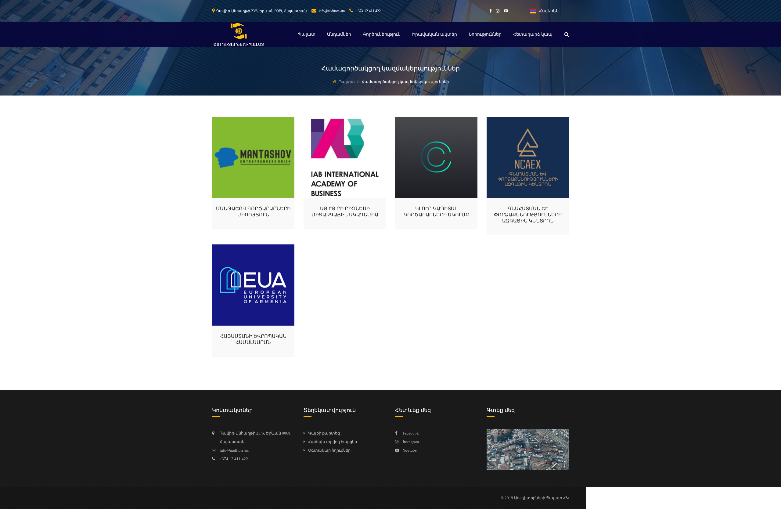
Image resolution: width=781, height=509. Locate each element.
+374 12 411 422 (368, 11)
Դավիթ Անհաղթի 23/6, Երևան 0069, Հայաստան (261, 11)
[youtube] (503, 11)
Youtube (410, 450)
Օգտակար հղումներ (329, 450)
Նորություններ (485, 34)
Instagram (411, 441)
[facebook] (488, 11)
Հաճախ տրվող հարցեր (332, 441)
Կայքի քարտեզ (324, 433)
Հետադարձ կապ (532, 34)
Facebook (411, 433)
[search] (566, 34)
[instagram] (495, 11)
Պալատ (306, 34)
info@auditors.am (331, 11)
